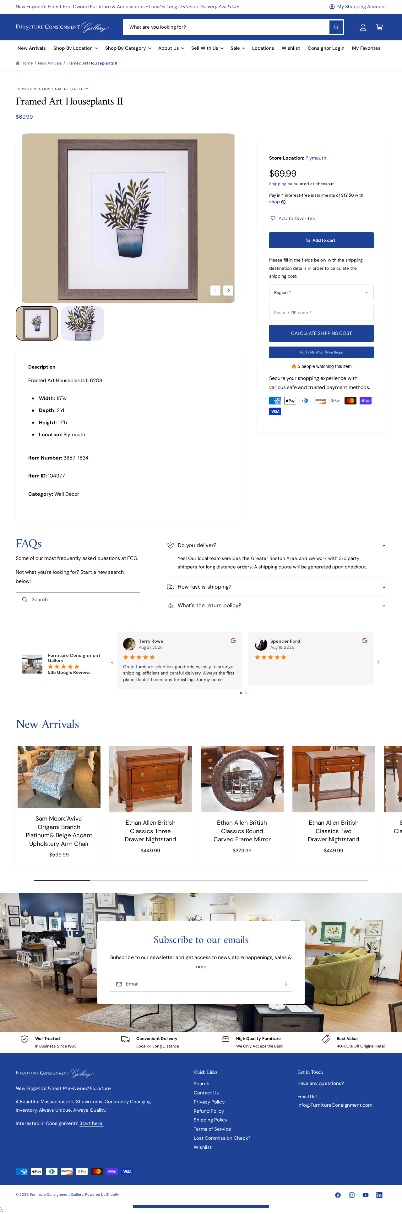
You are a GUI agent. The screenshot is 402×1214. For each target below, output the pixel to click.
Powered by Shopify (102, 1194)
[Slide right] (228, 290)
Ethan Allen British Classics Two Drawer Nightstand (333, 831)
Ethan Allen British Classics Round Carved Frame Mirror (242, 831)
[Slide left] (215, 290)
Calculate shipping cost (321, 333)
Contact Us (206, 1093)
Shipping (278, 183)
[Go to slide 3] (250, 692)
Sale (235, 48)
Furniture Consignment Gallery (52, 89)
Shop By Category (125, 48)
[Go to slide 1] (241, 693)
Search (201, 1084)
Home (27, 63)
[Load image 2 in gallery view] (82, 323)
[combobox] (233, 27)
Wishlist (203, 1147)
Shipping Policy (210, 1120)
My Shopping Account (361, 6)
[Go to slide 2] (246, 693)
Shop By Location (73, 48)
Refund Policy (209, 1111)
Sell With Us (204, 48)
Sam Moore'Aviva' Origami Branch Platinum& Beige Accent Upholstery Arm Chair (59, 831)
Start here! (91, 1123)
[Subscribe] (285, 984)
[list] (201, 1042)
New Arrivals (50, 63)
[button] (379, 27)
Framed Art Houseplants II (92, 63)
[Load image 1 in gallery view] (37, 323)
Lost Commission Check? (222, 1138)
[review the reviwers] (233, 642)
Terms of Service (212, 1129)
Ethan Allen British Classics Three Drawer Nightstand (150, 831)
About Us (168, 48)
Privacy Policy (209, 1102)
